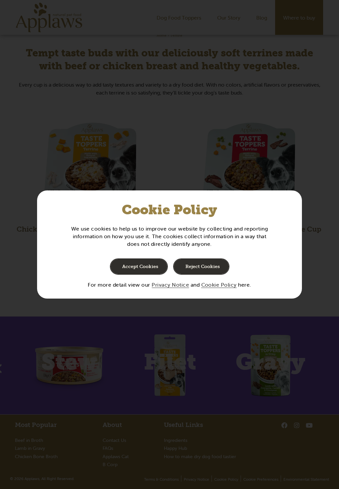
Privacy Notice (170, 284)
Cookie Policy (219, 284)
